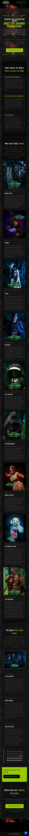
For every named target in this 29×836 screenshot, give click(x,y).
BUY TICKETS (21, 2)
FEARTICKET (16, 833)
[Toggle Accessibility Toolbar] (26, 833)
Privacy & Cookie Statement (14, 834)
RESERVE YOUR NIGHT (14, 50)
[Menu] (26, 2)
